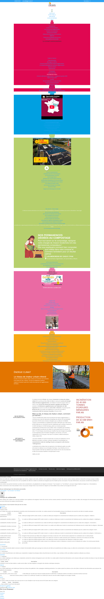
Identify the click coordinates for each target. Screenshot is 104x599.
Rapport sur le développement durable (52, 188)
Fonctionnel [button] (2, 544)
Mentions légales (60, 469)
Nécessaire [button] (2, 506)
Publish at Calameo (52, 58)
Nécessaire (4, 508)
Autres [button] (1, 577)
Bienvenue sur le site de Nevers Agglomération (25, 469)
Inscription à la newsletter (20, 470)
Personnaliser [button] (3, 490)
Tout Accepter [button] (10, 490)
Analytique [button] (2, 554)
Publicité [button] (2, 565)
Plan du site (52, 469)
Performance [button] (3, 549)
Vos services (86, 1)
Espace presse (32, 470)
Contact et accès (43, 469)
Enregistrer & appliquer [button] (5, 585)
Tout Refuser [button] (17, 490)
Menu (52, 19)
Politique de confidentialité (73, 469)
